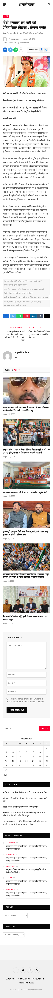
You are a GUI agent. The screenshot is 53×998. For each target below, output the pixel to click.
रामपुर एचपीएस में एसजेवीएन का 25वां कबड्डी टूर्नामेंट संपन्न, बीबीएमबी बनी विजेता (26, 847)
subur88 (9, 878)
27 (26, 765)
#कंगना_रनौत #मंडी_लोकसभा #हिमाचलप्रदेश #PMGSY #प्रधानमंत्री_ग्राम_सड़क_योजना (23, 283)
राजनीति (6, 16)
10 (6, 756)
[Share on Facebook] (5, 49)
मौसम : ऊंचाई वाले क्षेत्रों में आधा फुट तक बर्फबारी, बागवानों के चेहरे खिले (39, 334)
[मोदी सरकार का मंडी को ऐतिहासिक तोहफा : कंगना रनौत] (26, 71)
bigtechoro (10, 854)
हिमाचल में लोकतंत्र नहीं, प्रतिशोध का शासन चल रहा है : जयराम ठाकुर (25, 618)
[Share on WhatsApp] (15, 49)
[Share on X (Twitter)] (10, 49)
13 (26, 756)
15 (40, 756)
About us (11, 979)
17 (6, 761)
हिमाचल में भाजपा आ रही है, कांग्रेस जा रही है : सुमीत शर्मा (25, 492)
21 (33, 761)
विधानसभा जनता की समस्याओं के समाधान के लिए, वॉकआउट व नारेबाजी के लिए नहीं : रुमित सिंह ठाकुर (26, 409)
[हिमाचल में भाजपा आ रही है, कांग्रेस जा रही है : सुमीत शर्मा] (26, 475)
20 (26, 761)
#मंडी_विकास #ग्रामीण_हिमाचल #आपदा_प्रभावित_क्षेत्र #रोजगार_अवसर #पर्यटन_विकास (22, 303)
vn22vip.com (10, 843)
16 (47, 756)
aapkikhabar (15, 39)
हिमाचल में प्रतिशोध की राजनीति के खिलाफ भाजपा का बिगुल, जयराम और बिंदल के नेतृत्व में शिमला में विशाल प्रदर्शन (26, 576)
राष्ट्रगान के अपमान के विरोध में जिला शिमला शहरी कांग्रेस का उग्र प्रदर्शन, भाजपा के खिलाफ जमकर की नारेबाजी (26, 451)
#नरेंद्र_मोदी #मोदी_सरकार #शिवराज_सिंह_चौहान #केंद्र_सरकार (26, 297)
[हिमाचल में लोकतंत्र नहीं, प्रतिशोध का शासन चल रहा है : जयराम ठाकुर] (26, 599)
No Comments (10, 43)
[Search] (48, 4)
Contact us (24, 979)
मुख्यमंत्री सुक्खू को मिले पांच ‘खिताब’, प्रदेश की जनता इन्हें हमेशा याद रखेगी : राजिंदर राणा (25, 533)
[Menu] (4, 4)
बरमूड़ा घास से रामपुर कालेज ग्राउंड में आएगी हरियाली (20, 806)
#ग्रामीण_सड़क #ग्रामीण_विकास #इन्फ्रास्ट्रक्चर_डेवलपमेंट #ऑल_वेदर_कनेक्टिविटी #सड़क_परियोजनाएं (24, 291)
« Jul (5, 774)
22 (40, 761)
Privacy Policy (26, 983)
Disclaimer (38, 979)
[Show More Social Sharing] (21, 49)
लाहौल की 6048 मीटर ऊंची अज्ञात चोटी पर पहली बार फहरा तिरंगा (25, 792)
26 (20, 765)
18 (13, 761)
